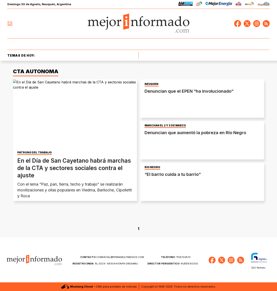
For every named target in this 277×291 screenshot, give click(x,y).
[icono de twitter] (247, 23)
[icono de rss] (266, 23)
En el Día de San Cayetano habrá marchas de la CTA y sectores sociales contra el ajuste (74, 168)
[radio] (185, 4)
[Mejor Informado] (138, 23)
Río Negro (152, 167)
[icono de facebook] (237, 23)
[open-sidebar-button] (10, 23)
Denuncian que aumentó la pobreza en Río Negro (195, 132)
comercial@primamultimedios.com (112, 257)
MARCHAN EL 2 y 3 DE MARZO (165, 125)
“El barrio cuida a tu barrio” (173, 174)
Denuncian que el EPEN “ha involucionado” (189, 91)
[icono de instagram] (256, 23)
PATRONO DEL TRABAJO (34, 152)
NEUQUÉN (151, 84)
